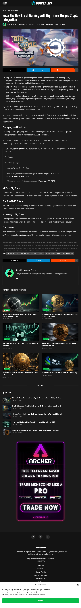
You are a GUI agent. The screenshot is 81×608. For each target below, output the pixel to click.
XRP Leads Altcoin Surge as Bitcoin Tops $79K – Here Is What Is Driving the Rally (20, 315)
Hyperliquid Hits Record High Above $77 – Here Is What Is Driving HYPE (20, 344)
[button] (78, 585)
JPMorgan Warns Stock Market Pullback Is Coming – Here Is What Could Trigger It (37, 414)
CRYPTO (56, 25)
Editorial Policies (41, 572)
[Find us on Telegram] (40, 537)
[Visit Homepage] (42, 3)
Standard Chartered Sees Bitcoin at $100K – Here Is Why (59, 373)
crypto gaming (24, 235)
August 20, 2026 (8, 377)
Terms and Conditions (40, 575)
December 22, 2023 (34, 25)
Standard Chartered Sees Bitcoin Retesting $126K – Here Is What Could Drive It (60, 315)
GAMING (62, 25)
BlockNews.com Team (17, 25)
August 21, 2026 (8, 319)
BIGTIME (6, 206)
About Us (40, 566)
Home (4, 11)
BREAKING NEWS (13, 11)
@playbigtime (18, 149)
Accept (40, 601)
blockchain (37, 106)
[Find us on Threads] (48, 537)
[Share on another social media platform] (76, 70)
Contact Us (40, 569)
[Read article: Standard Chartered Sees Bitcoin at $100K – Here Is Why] (60, 362)
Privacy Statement (46, 605)
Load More (40, 385)
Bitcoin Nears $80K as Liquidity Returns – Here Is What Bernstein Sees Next (59, 344)
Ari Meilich (11, 254)
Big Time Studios (23, 254)
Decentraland (62, 115)
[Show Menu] (77, 3)
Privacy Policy (40, 579)
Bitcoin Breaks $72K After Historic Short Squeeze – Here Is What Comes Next (20, 374)
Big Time (6, 106)
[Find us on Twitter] (33, 537)
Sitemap (40, 582)
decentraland (50, 254)
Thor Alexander (67, 254)
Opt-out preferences (34, 605)
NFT (40, 135)
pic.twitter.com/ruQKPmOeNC (17, 176)
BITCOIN (6, 310)
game (55, 206)
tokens (74, 196)
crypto (41, 254)
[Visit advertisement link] (40, 481)
